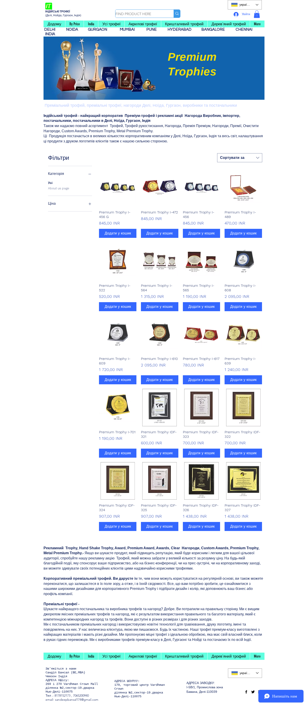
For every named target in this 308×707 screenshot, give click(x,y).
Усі (50, 183)
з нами (70, 668)
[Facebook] (246, 692)
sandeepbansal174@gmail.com (76, 700)
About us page (58, 188)
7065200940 (81, 695)
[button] (257, 14)
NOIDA (74, 30)
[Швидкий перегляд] (117, 187)
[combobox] (239, 157)
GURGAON (99, 30)
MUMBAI (128, 30)
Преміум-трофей (140, 116)
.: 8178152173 (61, 695)
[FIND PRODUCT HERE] (177, 14)
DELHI (51, 30)
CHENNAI (244, 30)
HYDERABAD (182, 30)
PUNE (153, 30)
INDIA (50, 34)
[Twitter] (253, 692)
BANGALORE (214, 30)
